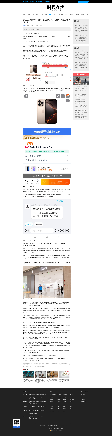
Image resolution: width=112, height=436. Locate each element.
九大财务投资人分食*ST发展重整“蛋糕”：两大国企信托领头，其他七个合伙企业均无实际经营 (80, 87)
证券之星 (51, 404)
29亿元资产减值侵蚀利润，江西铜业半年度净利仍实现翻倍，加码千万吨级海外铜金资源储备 (80, 102)
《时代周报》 (83, 394)
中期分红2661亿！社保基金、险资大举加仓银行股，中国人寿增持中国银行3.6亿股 (81, 59)
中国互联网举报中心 (42, 425)
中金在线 (71, 404)
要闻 (29, 14)
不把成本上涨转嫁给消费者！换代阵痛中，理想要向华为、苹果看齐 (81, 38)
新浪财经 (71, 397)
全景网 (58, 406)
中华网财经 (59, 401)
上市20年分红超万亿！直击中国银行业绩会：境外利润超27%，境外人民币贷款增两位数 (81, 55)
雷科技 (58, 411)
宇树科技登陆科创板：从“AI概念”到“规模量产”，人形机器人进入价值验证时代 (81, 25)
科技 (50, 14)
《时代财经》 (83, 404)
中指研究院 (52, 411)
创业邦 (58, 408)
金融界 (64, 401)
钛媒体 (71, 406)
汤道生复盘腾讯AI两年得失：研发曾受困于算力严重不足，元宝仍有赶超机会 (81, 42)
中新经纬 (51, 401)
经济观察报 (52, 397)
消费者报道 (39, 1)
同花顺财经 (65, 404)
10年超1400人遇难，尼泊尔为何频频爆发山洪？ (80, 113)
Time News (60, 14)
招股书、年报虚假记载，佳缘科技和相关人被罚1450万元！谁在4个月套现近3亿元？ (80, 109)
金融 (42, 14)
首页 (24, 14)
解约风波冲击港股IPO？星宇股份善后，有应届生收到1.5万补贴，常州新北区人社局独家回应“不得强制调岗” (81, 69)
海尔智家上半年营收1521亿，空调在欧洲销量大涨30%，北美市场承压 (81, 28)
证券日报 (71, 394)
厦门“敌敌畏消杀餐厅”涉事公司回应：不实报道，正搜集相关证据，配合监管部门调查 (80, 95)
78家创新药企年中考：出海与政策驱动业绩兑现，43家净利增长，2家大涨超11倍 (81, 52)
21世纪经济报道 (53, 394)
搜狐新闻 (64, 399)
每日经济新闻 (59, 394)
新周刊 (32, 1)
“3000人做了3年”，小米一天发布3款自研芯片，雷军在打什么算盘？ (80, 106)
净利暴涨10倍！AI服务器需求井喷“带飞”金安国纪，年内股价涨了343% (81, 32)
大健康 (82, 14)
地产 (55, 14)
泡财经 (64, 408)
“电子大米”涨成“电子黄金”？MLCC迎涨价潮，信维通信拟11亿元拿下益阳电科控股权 (81, 35)
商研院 (71, 14)
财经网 (64, 397)
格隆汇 (64, 406)
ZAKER (51, 406)
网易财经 (58, 399)
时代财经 (25, 1)
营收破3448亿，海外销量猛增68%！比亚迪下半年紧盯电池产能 (81, 62)
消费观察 (77, 14)
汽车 (66, 14)
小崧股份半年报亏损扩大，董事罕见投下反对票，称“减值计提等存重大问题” (80, 98)
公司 (46, 14)
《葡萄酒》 (83, 397)
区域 (33, 14)
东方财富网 (59, 404)
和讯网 (71, 401)
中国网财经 (72, 399)
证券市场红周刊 (59, 397)
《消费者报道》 (83, 401)
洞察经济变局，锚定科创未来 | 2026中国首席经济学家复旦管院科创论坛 (80, 91)
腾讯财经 (51, 399)
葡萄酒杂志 (47, 1)
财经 (37, 14)
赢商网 (71, 408)
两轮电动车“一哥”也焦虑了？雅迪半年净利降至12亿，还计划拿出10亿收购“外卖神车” (80, 117)
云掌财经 (51, 408)
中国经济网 (65, 394)
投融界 (64, 411)
